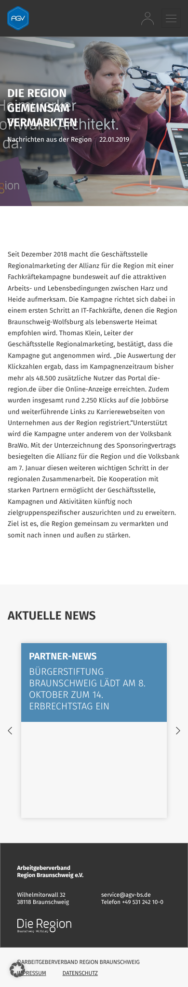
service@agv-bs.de (126, 895)
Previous (10, 730)
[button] (171, 18)
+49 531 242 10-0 (142, 902)
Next (178, 730)
